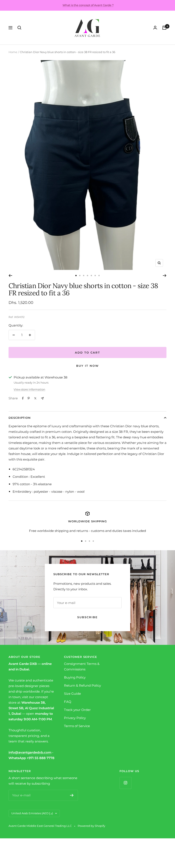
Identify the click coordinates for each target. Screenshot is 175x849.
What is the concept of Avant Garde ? (88, 5)
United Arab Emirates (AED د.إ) (32, 813)
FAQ (67, 702)
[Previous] (10, 275)
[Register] (72, 795)
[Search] (19, 28)
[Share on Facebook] (23, 398)
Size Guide (72, 694)
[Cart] (164, 28)
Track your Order (77, 710)
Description (20, 417)
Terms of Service (77, 726)
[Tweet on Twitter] (35, 398)
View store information (29, 389)
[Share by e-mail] (42, 398)
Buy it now (87, 365)
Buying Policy (75, 677)
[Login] (155, 27)
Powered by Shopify (91, 825)
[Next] (164, 275)
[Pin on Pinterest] (29, 398)
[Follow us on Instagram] (125, 783)
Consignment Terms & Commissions (81, 666)
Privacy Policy (75, 718)
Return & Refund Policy (82, 685)
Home (13, 52)
